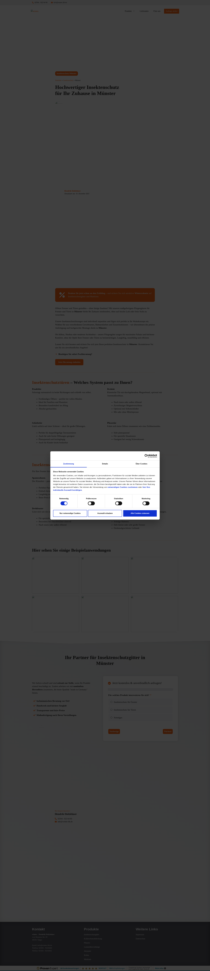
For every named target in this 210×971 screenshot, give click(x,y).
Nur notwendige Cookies (70, 513)
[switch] (91, 503)
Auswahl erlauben (105, 513)
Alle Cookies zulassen (140, 513)
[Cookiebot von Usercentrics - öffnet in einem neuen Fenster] (146, 456)
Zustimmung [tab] (68, 464)
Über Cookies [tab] (141, 464)
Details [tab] (105, 464)
